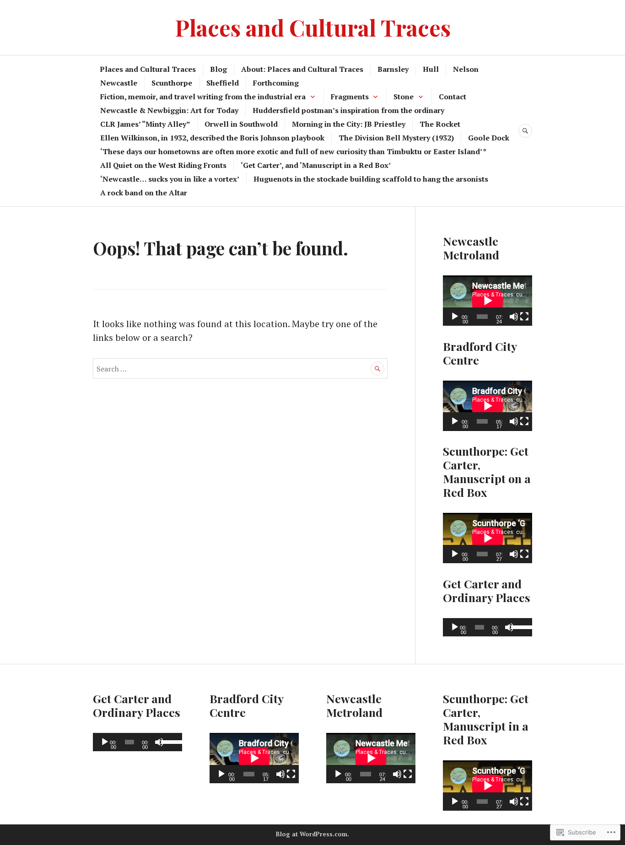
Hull (431, 69)
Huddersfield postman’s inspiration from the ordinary (348, 110)
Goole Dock (488, 138)
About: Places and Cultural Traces (302, 69)
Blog (218, 69)
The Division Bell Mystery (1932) (396, 138)
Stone (403, 96)
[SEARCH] (525, 131)
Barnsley (393, 69)
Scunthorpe (171, 83)
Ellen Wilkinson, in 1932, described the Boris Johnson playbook (212, 138)
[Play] (454, 316)
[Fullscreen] (524, 316)
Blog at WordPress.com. (312, 834)
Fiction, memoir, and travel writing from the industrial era (203, 96)
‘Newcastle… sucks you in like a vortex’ (169, 179)
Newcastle (118, 83)
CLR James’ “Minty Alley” (145, 124)
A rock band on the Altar (143, 193)
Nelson (466, 69)
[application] (487, 300)
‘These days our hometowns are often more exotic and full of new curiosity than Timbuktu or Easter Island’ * (293, 151)
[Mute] (513, 316)
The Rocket (440, 124)
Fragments (350, 96)
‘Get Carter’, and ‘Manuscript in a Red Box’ (316, 165)
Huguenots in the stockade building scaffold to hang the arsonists (370, 179)
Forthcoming (276, 83)
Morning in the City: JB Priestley (348, 124)
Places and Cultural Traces (313, 27)
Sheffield (222, 83)
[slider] (519, 626)
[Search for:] (240, 368)
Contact (452, 96)
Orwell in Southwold (241, 124)
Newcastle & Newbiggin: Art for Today (169, 110)
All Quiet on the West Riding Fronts (163, 165)
